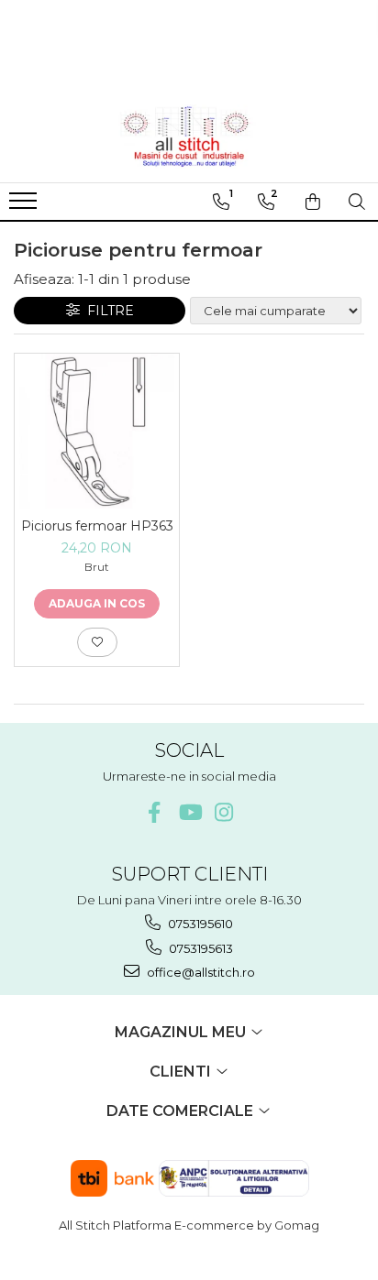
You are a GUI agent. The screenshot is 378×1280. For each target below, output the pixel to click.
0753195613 (199, 948)
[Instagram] (224, 812)
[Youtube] (189, 812)
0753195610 (199, 923)
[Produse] (25, 206)
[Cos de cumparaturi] (313, 201)
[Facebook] (155, 812)
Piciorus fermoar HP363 (97, 526)
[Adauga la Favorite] (97, 642)
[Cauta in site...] (357, 201)
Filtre (107, 310)
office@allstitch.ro (199, 972)
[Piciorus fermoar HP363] (96, 431)
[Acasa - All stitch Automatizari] (189, 136)
